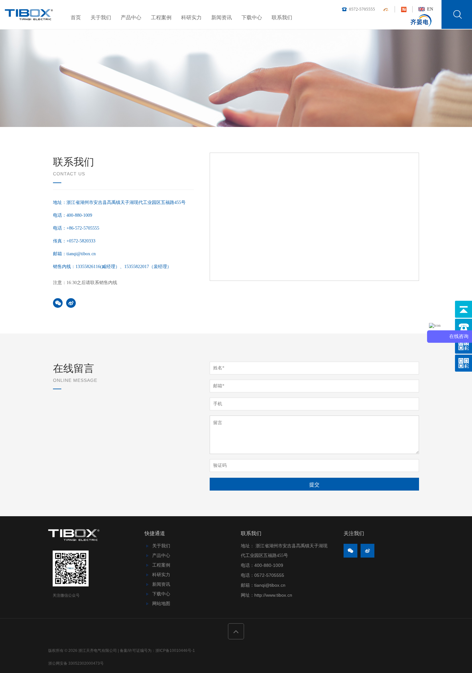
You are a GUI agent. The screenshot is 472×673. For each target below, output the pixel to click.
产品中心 (131, 17)
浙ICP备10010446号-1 (175, 650)
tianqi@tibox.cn (269, 585)
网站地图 (161, 603)
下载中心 (251, 17)
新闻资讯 (221, 17)
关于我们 (101, 17)
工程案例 (161, 17)
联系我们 (282, 17)
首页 (76, 17)
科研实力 (191, 17)
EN (429, 9)
